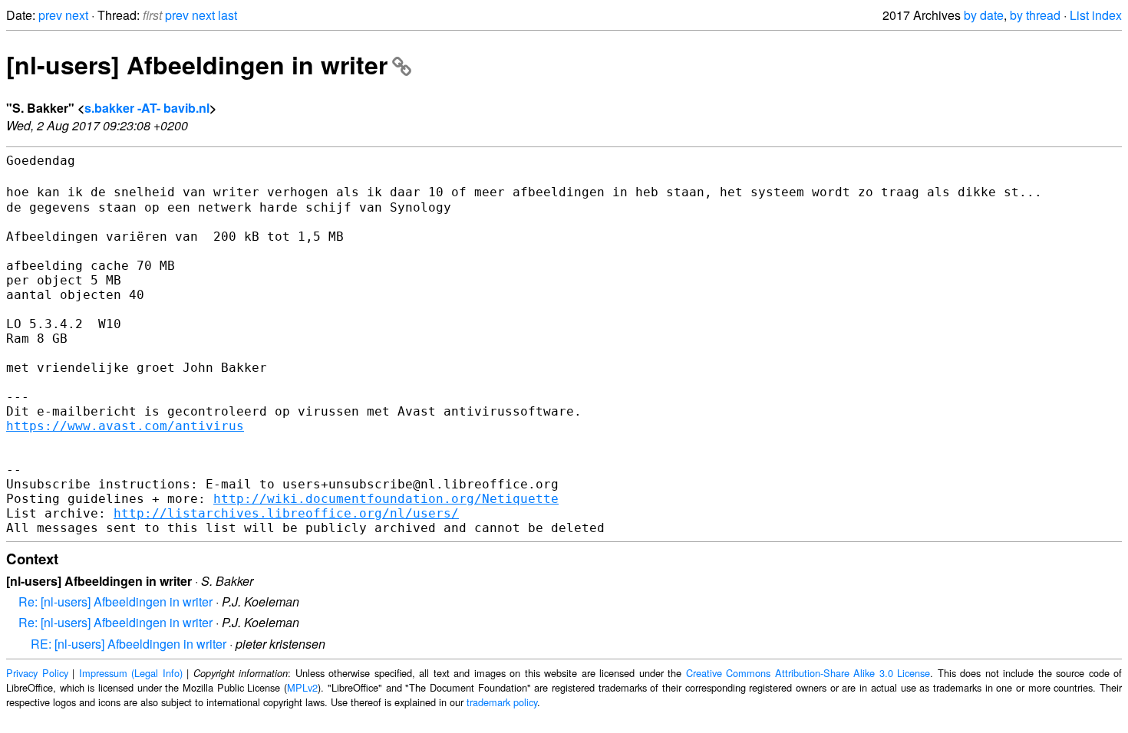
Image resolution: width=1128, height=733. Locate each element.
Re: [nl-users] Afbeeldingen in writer (115, 601)
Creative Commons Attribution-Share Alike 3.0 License (808, 673)
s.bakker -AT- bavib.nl (146, 108)
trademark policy (502, 702)
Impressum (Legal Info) (131, 673)
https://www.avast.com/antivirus (125, 426)
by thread (1035, 15)
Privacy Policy (37, 673)
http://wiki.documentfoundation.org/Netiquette (386, 498)
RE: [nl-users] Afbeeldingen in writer (128, 643)
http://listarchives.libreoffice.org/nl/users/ (286, 513)
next (76, 15)
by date (984, 15)
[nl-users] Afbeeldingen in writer (197, 64)
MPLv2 (302, 687)
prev (50, 15)
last (227, 15)
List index (1096, 15)
